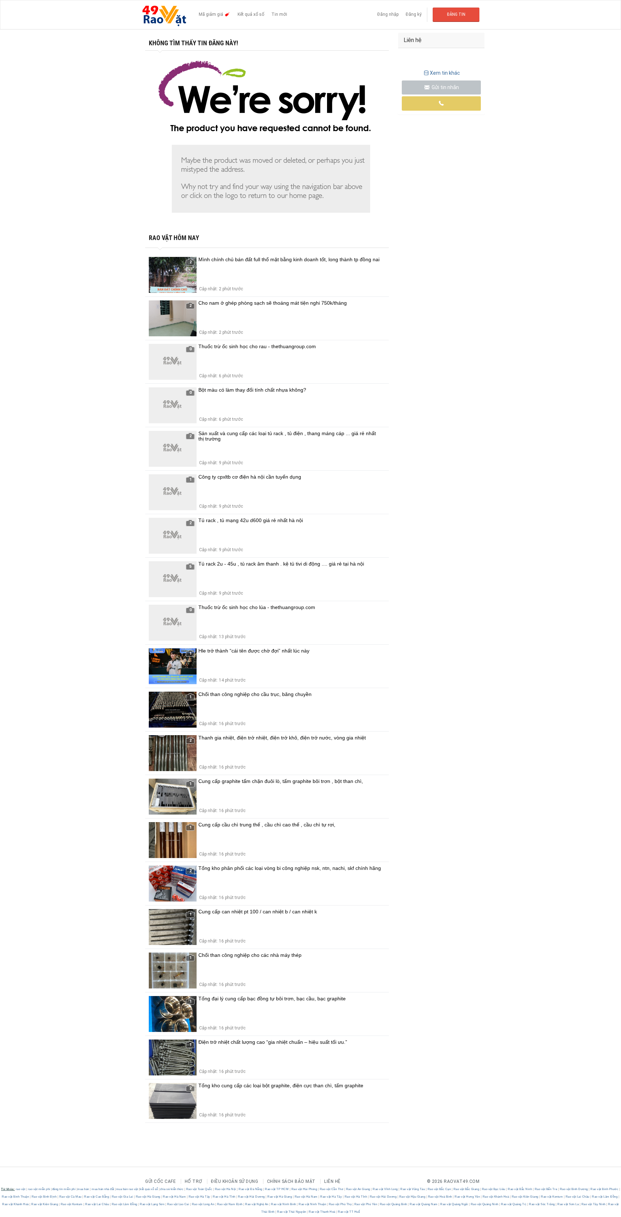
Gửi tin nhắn (445, 87)
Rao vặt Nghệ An (257, 1204)
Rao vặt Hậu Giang (412, 1196)
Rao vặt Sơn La (568, 1204)
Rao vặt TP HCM (277, 1189)
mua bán (83, 1189)
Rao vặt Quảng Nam (424, 1204)
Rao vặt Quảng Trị (514, 1204)
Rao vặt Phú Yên (365, 1204)
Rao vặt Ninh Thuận (312, 1204)
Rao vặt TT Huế (348, 1211)
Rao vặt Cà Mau (70, 1196)
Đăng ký (414, 14)
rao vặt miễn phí (39, 1189)
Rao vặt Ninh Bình (283, 1204)
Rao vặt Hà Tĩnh (224, 1196)
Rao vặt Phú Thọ (340, 1204)
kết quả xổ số (149, 1189)
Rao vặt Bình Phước (604, 1189)
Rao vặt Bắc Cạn (439, 1189)
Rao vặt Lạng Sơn (152, 1204)
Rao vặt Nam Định (229, 1204)
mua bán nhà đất (103, 1189)
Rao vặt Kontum (552, 1196)
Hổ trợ (193, 1181)
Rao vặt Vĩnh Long (385, 1189)
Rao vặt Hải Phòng (304, 1189)
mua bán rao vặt (127, 1189)
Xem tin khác (445, 73)
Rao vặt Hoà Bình (440, 1196)
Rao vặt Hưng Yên (467, 1196)
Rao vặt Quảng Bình (393, 1204)
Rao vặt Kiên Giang (525, 1196)
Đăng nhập (388, 14)
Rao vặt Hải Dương (251, 1196)
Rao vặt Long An (203, 1204)
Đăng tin (456, 14)
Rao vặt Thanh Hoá (322, 1211)
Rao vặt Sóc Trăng (542, 1204)
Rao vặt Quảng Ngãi (454, 1204)
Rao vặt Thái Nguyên (291, 1211)
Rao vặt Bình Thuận (16, 1196)
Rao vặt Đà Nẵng (250, 1189)
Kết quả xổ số (251, 14)
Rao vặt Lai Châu (577, 1196)
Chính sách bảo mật (291, 1181)
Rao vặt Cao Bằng (96, 1196)
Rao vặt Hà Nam (174, 1196)
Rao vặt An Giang (358, 1189)
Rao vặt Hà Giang (148, 1196)
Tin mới (279, 14)
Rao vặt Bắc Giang (466, 1189)
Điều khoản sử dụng (234, 1181)
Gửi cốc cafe (160, 1181)
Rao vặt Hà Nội (225, 1189)
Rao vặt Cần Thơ (331, 1189)
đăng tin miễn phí (64, 1189)
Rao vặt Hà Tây (199, 1196)
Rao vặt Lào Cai (178, 1204)
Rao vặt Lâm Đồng (604, 1196)
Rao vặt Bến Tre (546, 1189)
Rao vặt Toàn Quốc (199, 1189)
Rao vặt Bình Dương (574, 1189)
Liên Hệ (332, 1181)
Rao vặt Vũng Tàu (413, 1189)
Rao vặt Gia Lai (122, 1196)
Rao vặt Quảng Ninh (484, 1204)
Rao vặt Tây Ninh (593, 1204)
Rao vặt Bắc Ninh (520, 1189)
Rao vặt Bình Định (44, 1196)
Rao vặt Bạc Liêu (493, 1189)
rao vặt (21, 1189)
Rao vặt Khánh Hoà (496, 1196)
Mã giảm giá (211, 14)
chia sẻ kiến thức (172, 1189)
